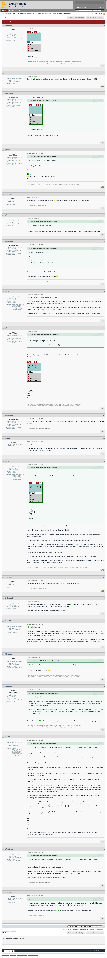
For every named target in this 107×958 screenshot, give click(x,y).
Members (11, 10)
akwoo (7, 438)
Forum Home (13, 955)
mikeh (7, 291)
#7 (104, 241)
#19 (104, 849)
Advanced (105, 11)
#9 (104, 328)
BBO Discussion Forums (8, 13)
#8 (104, 291)
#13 (104, 577)
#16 (104, 654)
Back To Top (5, 955)
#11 (104, 438)
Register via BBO (81, 7)
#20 (104, 892)
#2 (104, 73)
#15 (104, 621)
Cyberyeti (9, 598)
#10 (104, 415)
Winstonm (9, 93)
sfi (6, 215)
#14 (104, 598)
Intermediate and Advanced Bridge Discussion (57, 13)
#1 (104, 25)
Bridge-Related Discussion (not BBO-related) (30, 13)
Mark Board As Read (33, 955)
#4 (104, 150)
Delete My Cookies (22, 955)
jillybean (8, 25)
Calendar (19, 10)
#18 (104, 737)
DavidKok (9, 621)
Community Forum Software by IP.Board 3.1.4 (93, 955)
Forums (4, 10)
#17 (104, 686)
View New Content (97, 13)
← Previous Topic (67, 929)
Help (102, 7)
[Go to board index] (14, 5)
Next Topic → (101, 929)
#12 (104, 461)
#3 (104, 93)
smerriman (9, 73)
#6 (104, 215)
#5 (104, 194)
